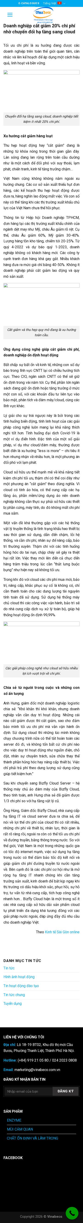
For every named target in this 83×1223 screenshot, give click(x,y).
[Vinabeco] (43, 15)
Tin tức (9, 968)
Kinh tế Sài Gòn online (62, 932)
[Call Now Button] (72, 1213)
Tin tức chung (14, 995)
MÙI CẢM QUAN (20, 1129)
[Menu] (10, 14)
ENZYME (14, 1120)
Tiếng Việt (49, 3)
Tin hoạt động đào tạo (21, 986)
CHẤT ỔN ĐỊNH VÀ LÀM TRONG (32, 1138)
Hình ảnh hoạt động (19, 977)
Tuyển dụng (12, 1003)
